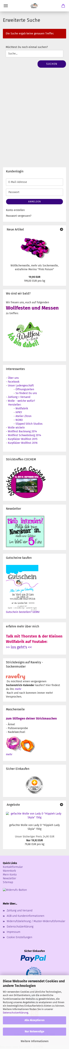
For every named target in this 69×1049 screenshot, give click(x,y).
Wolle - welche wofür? (21, 400)
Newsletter (9, 878)
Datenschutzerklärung (15, 1012)
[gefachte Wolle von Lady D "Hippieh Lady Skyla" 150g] (34, 815)
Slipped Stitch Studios (29, 423)
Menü (6, 5)
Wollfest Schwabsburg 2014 (24, 435)
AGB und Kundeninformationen (25, 916)
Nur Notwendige (34, 1031)
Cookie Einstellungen (19, 937)
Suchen (51, 64)
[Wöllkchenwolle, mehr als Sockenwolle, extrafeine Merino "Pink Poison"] (34, 248)
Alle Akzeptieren (34, 1020)
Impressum (13, 932)
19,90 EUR (34, 277)
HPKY (19, 412)
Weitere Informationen (34, 1041)
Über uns (13, 378)
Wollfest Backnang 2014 (22, 431)
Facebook (13, 381)
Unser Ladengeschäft (21, 385)
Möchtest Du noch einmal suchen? (27, 47)
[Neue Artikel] (61, 229)
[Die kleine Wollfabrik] (34, 5)
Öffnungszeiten (25, 389)
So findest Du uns (26, 393)
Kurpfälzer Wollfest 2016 (22, 443)
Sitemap (8, 882)
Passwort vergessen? (18, 215)
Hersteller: (14, 404)
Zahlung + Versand (19, 397)
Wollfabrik (22, 408)
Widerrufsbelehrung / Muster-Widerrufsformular (36, 921)
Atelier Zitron (23, 416)
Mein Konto (10, 874)
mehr (18, 689)
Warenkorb (9, 870)
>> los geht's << (19, 647)
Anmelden (34, 201)
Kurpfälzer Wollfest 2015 (22, 439)
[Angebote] (61, 805)
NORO (19, 420)
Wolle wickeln (16, 427)
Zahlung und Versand (19, 910)
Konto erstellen (15, 210)
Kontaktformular (13, 867)
